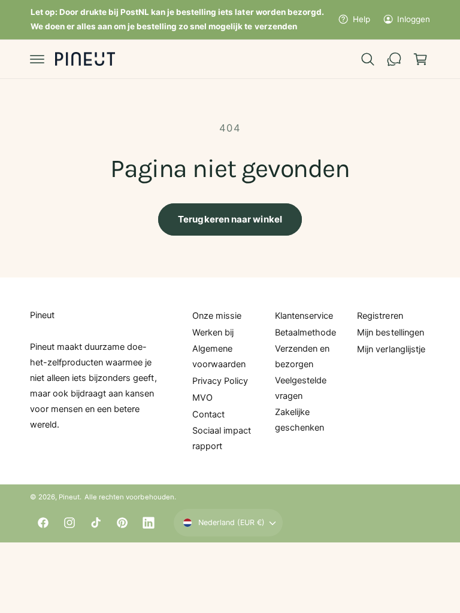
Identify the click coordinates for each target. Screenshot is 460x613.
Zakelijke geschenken (299, 420)
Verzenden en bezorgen (302, 356)
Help (361, 19)
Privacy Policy (220, 381)
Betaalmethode (305, 332)
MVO (202, 397)
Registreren (379, 315)
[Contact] (394, 59)
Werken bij (213, 332)
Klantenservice (304, 315)
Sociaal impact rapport (221, 438)
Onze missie (216, 315)
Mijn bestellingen (390, 332)
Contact (208, 414)
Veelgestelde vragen (300, 388)
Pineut (69, 497)
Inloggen (413, 19)
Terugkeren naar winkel (230, 219)
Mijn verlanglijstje (391, 349)
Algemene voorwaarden (219, 356)
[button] (37, 59)
